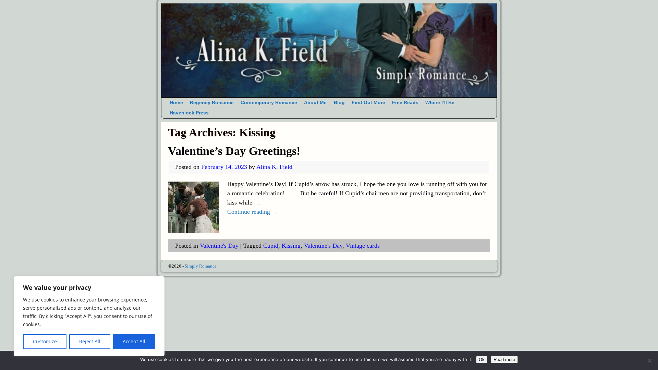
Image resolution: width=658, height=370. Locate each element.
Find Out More (368, 102)
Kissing (291, 245)
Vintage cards (363, 245)
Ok (482, 359)
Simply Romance (201, 266)
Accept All (134, 341)
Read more (504, 359)
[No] (649, 360)
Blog (339, 102)
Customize (45, 341)
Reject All (89, 341)
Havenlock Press (189, 112)
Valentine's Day (219, 245)
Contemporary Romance (269, 102)
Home (176, 102)
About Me (315, 102)
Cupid (270, 245)
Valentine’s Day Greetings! (234, 151)
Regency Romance (212, 102)
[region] (89, 316)
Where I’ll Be (439, 102)
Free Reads (405, 102)
